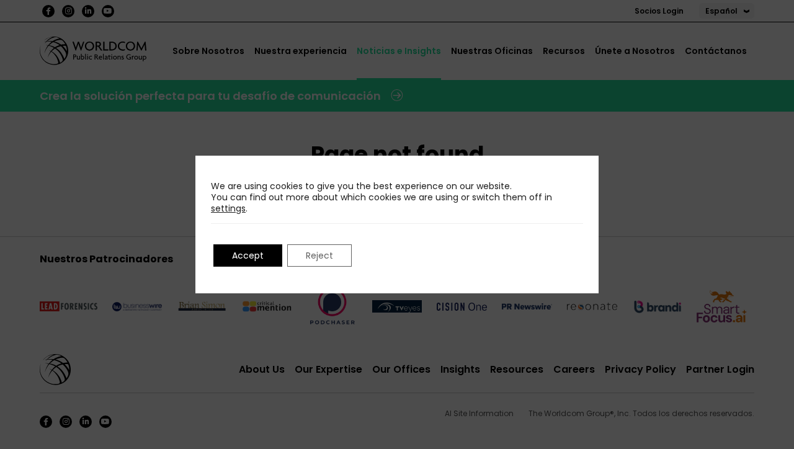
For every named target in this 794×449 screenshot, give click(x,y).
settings (228, 208)
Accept (248, 255)
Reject (319, 255)
